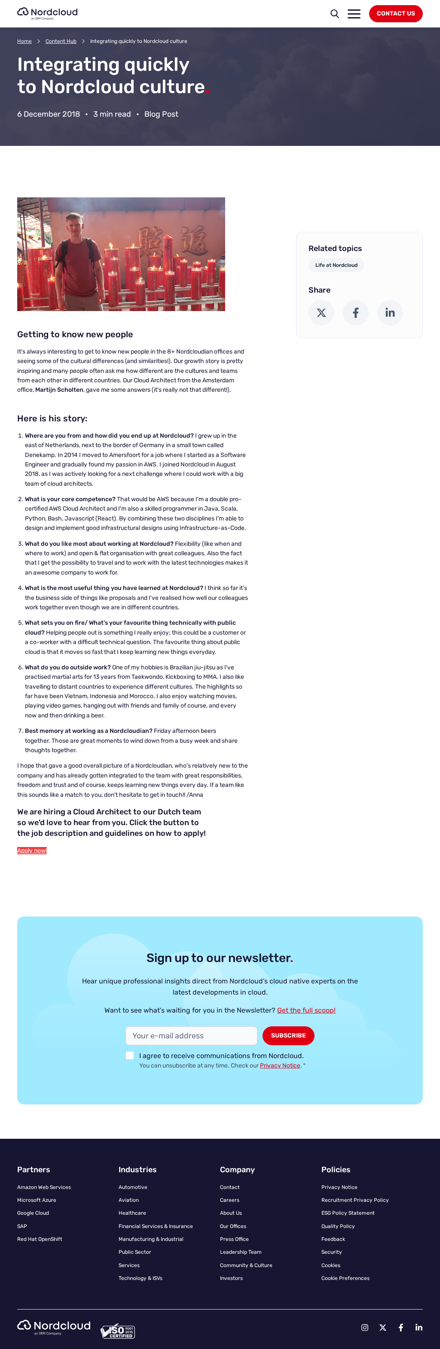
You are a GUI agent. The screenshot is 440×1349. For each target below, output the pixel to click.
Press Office (234, 1239)
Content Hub (61, 41)
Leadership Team (241, 1252)
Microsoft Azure (36, 1200)
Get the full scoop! (306, 1010)
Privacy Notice (280, 1065)
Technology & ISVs (140, 1278)
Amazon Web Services (44, 1187)
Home (24, 41)
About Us (231, 1213)
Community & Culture (246, 1265)
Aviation (129, 1200)
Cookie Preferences (345, 1278)
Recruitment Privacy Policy (355, 1200)
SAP (22, 1226)
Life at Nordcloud (336, 265)
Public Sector (135, 1252)
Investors (231, 1278)
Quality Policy (338, 1226)
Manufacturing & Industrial (151, 1239)
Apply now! (32, 850)
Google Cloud (33, 1213)
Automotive (133, 1187)
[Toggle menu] (354, 13)
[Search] (334, 13)
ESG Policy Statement (348, 1213)
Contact (230, 1187)
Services (129, 1265)
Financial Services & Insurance (156, 1226)
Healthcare (132, 1213)
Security (331, 1252)
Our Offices (233, 1226)
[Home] (47, 13)
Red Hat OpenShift (39, 1239)
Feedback (333, 1239)
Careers (229, 1200)
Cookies (330, 1265)
